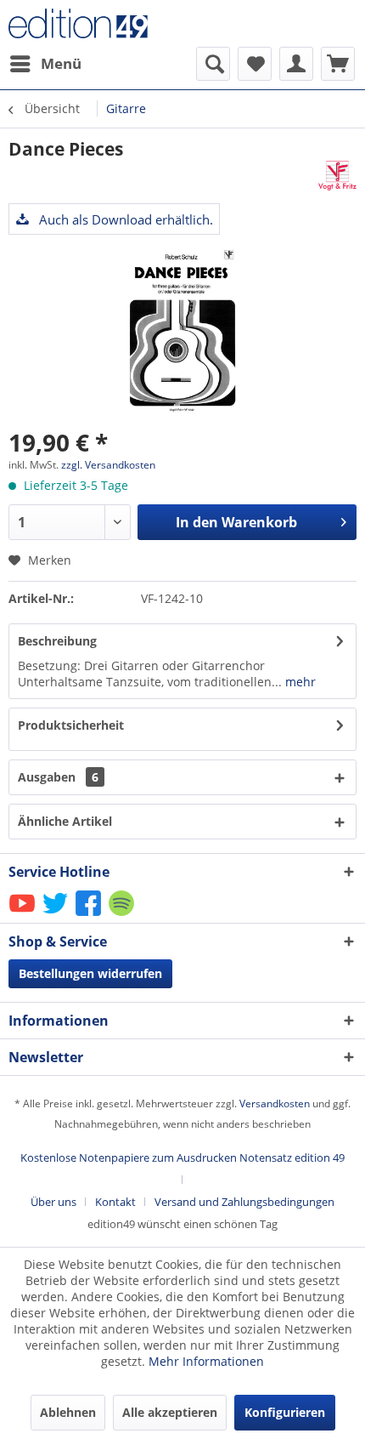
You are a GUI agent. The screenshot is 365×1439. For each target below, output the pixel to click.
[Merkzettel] (255, 64)
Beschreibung (57, 641)
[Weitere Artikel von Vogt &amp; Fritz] (337, 176)
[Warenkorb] (338, 64)
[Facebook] (89, 915)
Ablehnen (68, 1412)
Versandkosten (274, 1103)
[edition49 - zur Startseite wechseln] (95, 23)
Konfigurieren (284, 1412)
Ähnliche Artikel (65, 821)
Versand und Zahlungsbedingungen (244, 1201)
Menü (61, 63)
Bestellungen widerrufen (90, 973)
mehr (299, 682)
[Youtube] (23, 915)
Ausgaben (58, 777)
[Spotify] (123, 915)
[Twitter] (56, 915)
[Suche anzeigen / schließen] (213, 64)
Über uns (53, 1201)
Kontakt (115, 1201)
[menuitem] (45, 64)
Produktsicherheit (71, 725)
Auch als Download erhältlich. (124, 219)
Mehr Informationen (206, 1361)
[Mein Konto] (296, 64)
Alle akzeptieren (169, 1412)
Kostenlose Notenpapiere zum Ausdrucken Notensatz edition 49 (182, 1157)
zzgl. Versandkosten (108, 465)
